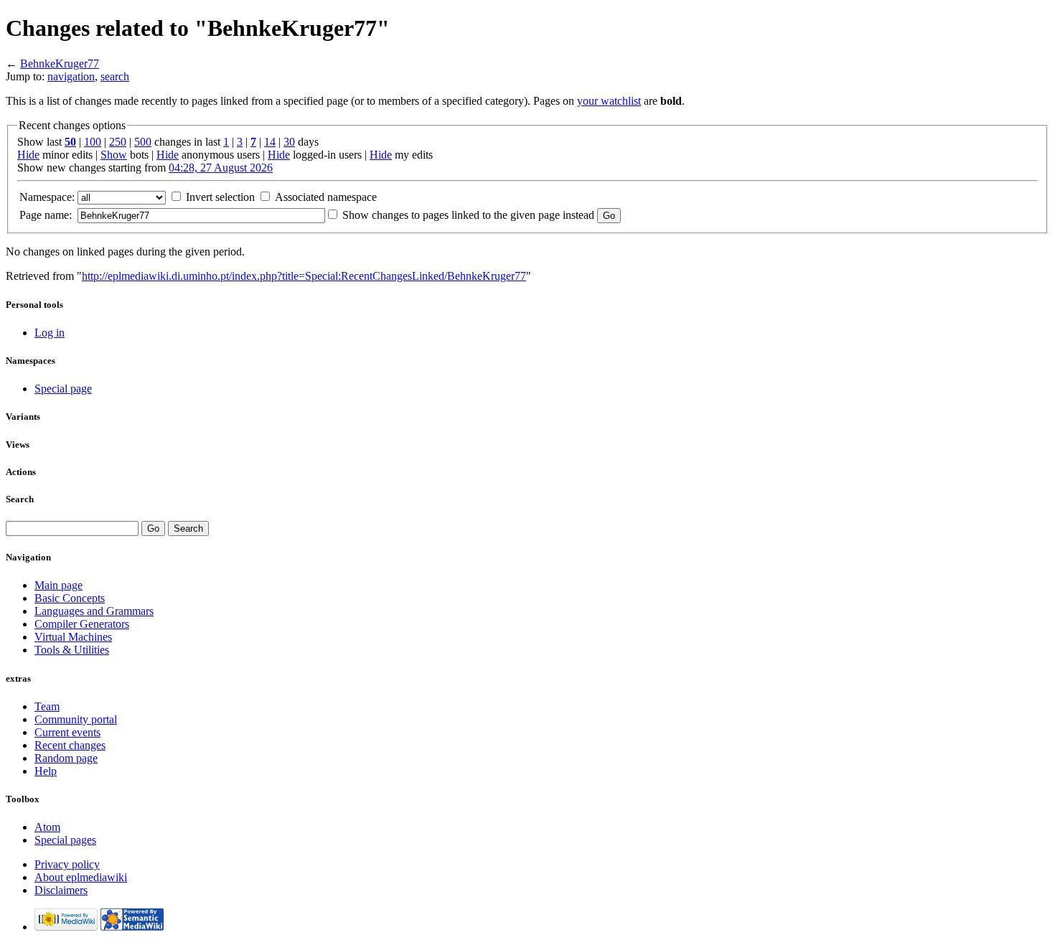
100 (92, 142)
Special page (63, 388)
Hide (28, 155)
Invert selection (220, 197)
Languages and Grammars (94, 611)
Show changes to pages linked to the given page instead (468, 215)
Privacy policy (67, 864)
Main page (58, 585)
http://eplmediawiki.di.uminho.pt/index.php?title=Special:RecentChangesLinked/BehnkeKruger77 (304, 276)
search (114, 76)
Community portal (75, 719)
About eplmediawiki (80, 877)
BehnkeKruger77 (59, 63)
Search (20, 499)
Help (45, 771)
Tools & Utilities (71, 650)
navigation (71, 76)
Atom (47, 827)
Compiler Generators (81, 624)
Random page (66, 758)
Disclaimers (61, 890)
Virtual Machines (73, 637)
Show (113, 155)
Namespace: (47, 197)
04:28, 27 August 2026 (221, 167)
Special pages (65, 840)
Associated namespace (326, 197)
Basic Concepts (69, 598)
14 (270, 142)
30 (289, 142)
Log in (49, 332)
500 (142, 142)
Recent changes (70, 745)
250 (117, 142)
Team (47, 706)
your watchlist (609, 101)
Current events (67, 732)
